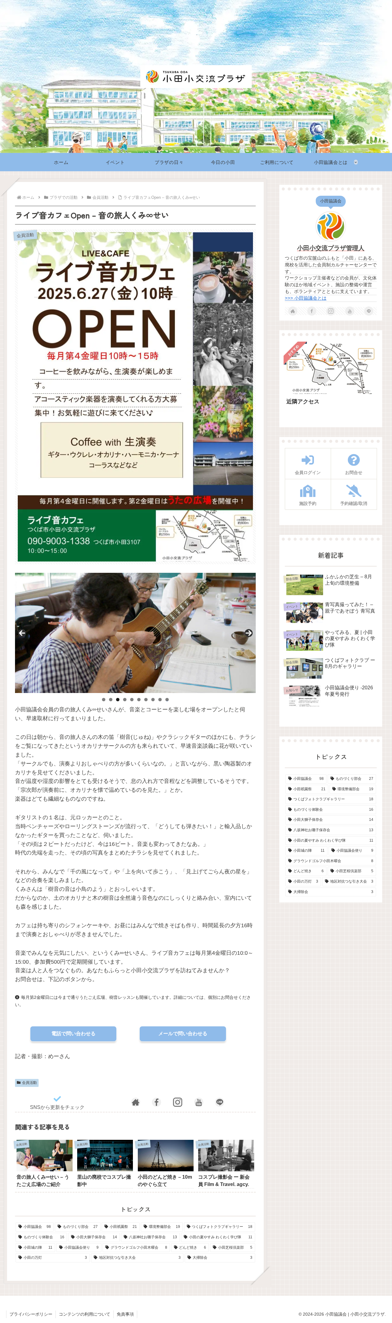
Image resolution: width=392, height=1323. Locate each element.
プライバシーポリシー (30, 1314)
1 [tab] (103, 699)
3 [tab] (117, 699)
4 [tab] (124, 699)
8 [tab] (153, 699)
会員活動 (29, 1082)
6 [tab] (139, 699)
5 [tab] (132, 699)
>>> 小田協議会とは (305, 298)
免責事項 (125, 1314)
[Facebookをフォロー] (156, 1102)
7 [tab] (146, 699)
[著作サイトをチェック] (136, 1102)
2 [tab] (110, 699)
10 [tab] (167, 699)
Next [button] (249, 633)
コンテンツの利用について (84, 1314)
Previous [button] (22, 633)
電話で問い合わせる (73, 1033)
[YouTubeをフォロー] (199, 1102)
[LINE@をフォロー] (219, 1102)
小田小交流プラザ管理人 (330, 248)
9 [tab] (160, 699)
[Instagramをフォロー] (177, 1102)
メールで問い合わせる (182, 1033)
